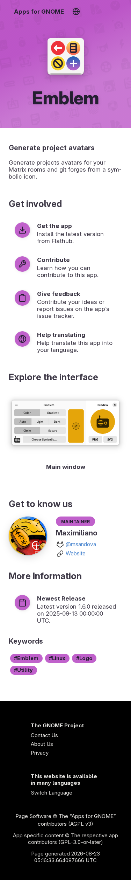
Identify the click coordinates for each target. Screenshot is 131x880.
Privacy (40, 752)
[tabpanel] (65, 433)
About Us (42, 744)
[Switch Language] (76, 12)
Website (76, 553)
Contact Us (44, 735)
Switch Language (51, 792)
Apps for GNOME (39, 11)
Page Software (33, 816)
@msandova (81, 544)
